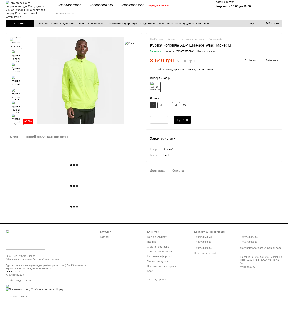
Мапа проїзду (247, 267)
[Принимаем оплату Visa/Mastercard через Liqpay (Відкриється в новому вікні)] (34, 289)
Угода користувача (152, 23)
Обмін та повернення (91, 23)
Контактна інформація (122, 23)
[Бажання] (269, 10)
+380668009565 (101, 5)
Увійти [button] (160, 69)
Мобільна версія (18, 296)
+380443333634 (69, 5)
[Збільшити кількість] (165, 120)
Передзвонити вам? (159, 5)
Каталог (104, 236)
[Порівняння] (258, 10)
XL (176, 105)
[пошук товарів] (199, 13)
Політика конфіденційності (184, 23)
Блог (207, 23)
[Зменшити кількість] (153, 120)
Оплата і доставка (62, 23)
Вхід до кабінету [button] (157, 236)
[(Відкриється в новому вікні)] (25, 286)
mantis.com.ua (13, 271)
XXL (185, 105)
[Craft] (129, 43)
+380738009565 (132, 5)
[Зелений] (155, 87)
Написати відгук (206, 51)
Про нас (43, 23)
